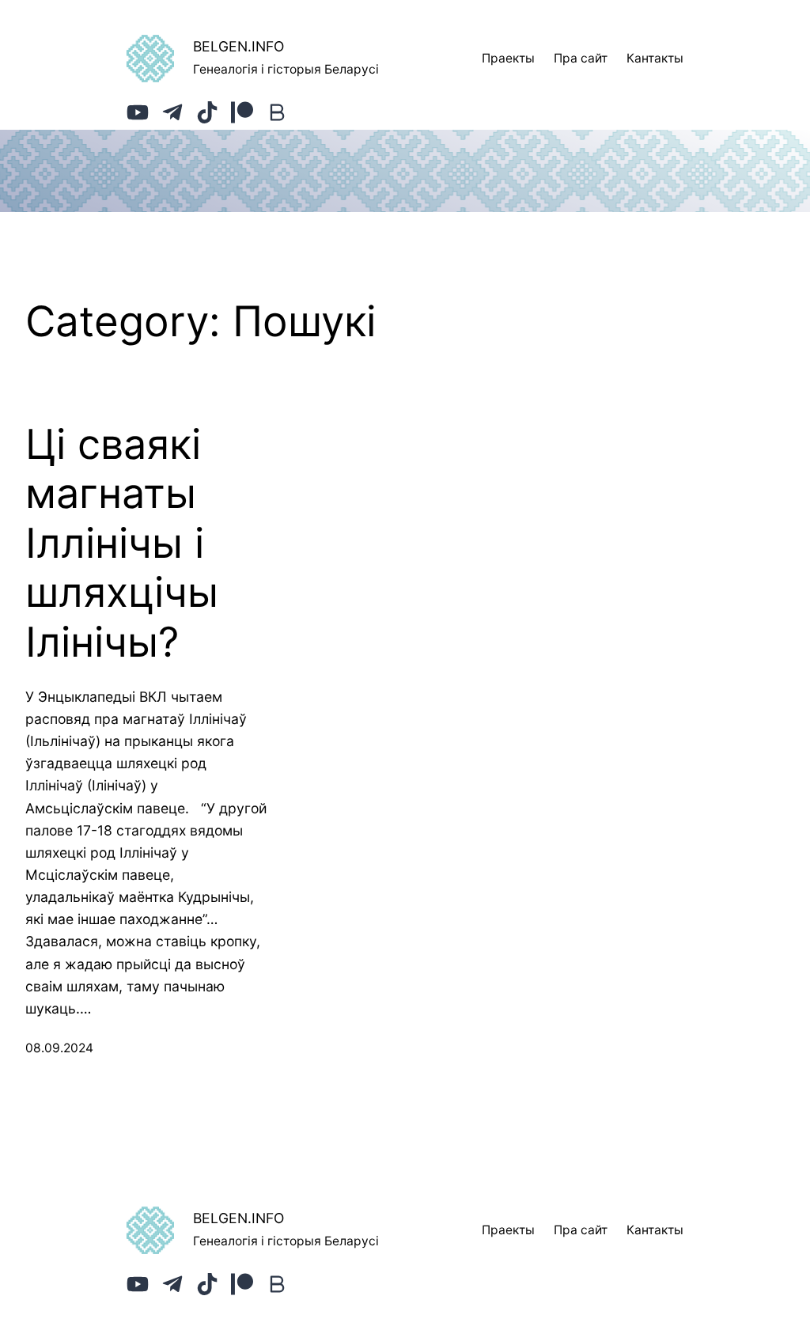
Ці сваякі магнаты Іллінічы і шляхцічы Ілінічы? (121, 543)
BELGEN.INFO (238, 46)
